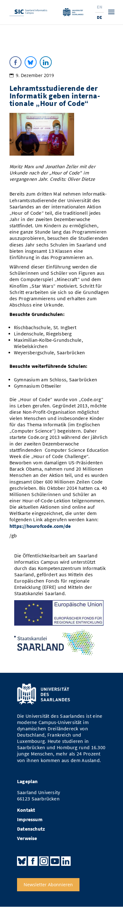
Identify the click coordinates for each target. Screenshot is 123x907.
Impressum (30, 819)
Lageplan (27, 781)
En (99, 7)
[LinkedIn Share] (46, 62)
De (99, 17)
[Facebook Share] (15, 62)
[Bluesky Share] (31, 62)
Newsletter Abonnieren (48, 885)
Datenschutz (31, 829)
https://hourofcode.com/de (40, 526)
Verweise (27, 838)
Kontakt (26, 810)
